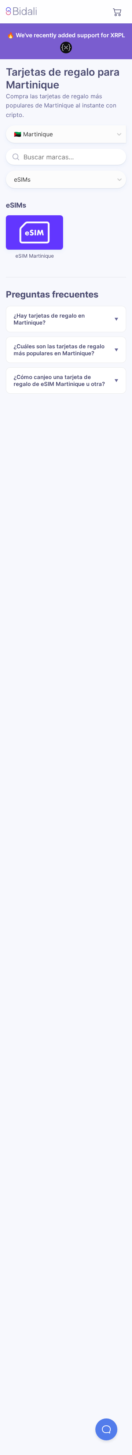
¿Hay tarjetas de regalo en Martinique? (49, 319)
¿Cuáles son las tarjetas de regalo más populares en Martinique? (59, 350)
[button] (106, 1429)
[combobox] (15, 134)
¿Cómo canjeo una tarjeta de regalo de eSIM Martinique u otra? (59, 380)
